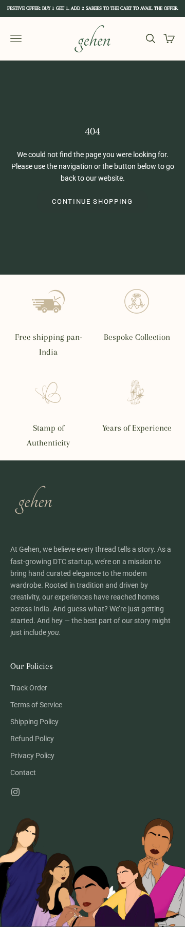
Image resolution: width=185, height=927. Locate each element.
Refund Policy (32, 739)
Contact (23, 772)
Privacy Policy (32, 755)
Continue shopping (92, 201)
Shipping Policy (34, 722)
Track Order (28, 688)
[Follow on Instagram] (15, 792)
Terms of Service (36, 705)
